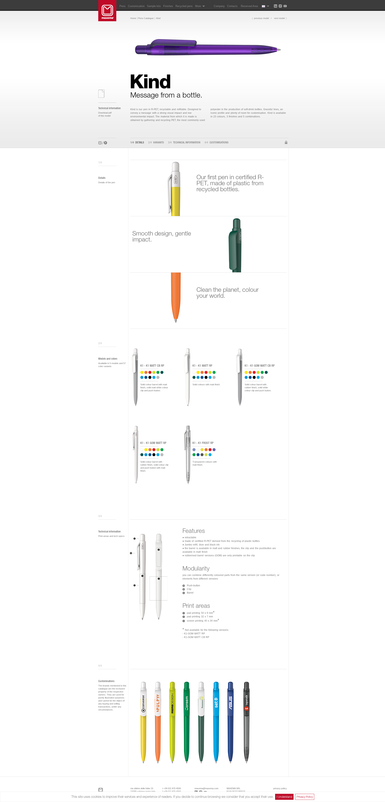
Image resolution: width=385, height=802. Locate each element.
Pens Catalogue (146, 18)
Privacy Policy (305, 796)
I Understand (284, 796)
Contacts (232, 6)
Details (137, 142)
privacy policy (280, 788)
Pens (123, 6)
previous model (261, 18)
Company (219, 6)
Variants (156, 142)
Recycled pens (184, 6)
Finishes (168, 6)
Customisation (136, 6)
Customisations (216, 142)
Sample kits (154, 6)
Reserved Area (249, 6)
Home (133, 18)
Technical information (184, 142)
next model (279, 18)
